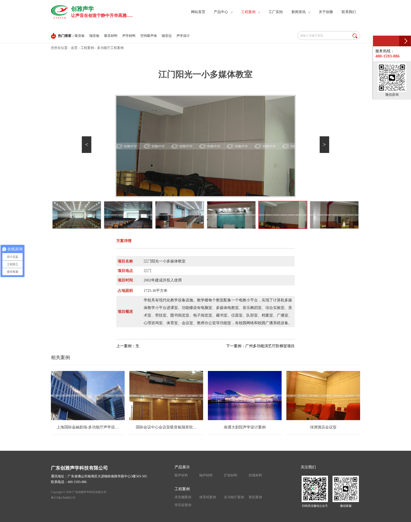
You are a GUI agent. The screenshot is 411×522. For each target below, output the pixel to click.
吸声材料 (181, 475)
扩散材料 (230, 475)
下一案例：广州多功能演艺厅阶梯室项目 (260, 346)
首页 (74, 48)
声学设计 (183, 36)
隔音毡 (167, 36)
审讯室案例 (183, 505)
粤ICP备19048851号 (63, 497)
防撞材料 (255, 475)
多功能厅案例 (234, 497)
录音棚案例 (183, 497)
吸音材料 (110, 36)
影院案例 (255, 497)
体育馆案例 (207, 497)
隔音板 (94, 36)
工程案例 (87, 48)
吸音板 (80, 36)
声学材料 (129, 36)
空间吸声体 (148, 36)
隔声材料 (206, 475)
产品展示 (182, 467)
